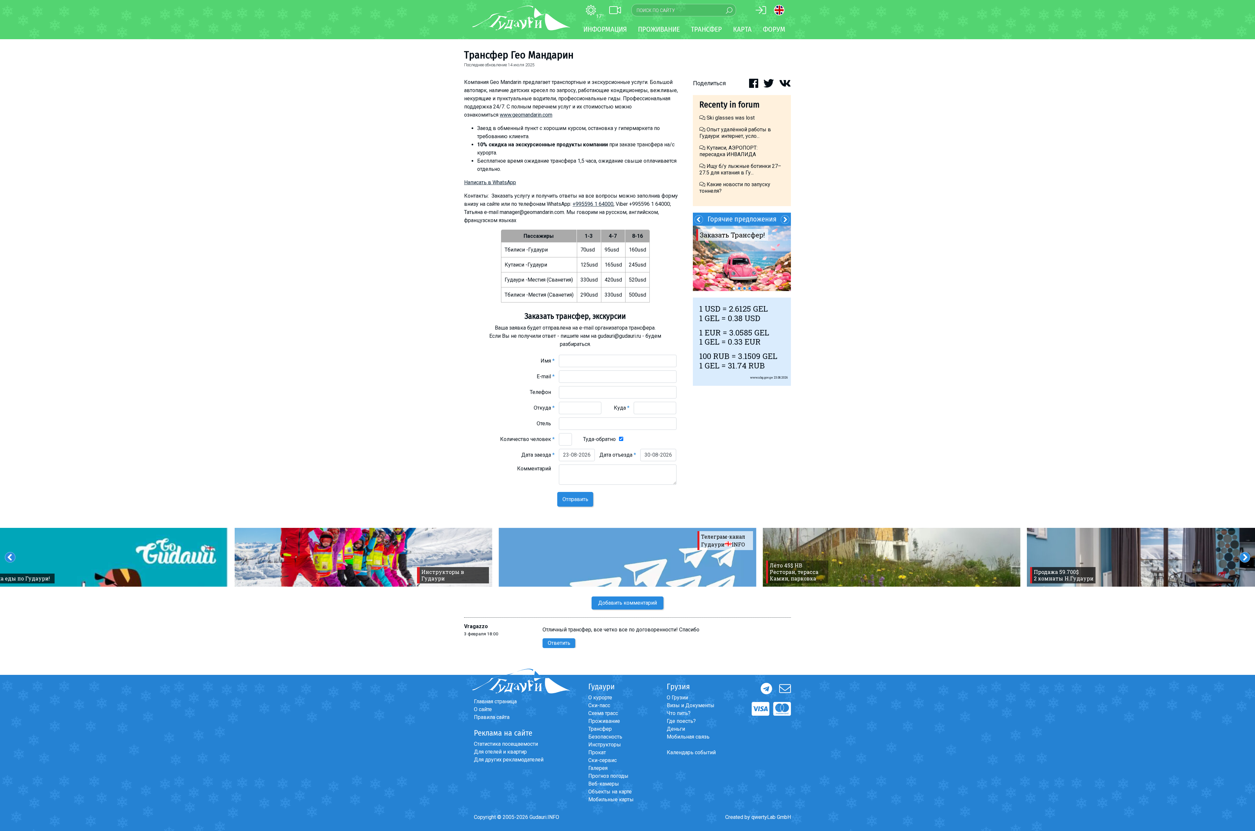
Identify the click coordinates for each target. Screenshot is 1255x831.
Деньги (676, 729)
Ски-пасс (599, 705)
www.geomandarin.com (526, 115)
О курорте (600, 697)
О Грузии (677, 697)
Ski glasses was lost (730, 118)
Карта (742, 29)
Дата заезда (538, 455)
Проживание (604, 721)
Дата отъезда (617, 455)
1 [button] (734, 288)
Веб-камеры (603, 784)
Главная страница (495, 701)
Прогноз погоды (608, 776)
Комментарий (536, 468)
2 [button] (739, 288)
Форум (774, 29)
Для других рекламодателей (509, 760)
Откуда (544, 408)
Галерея (598, 768)
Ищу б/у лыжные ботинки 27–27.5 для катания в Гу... (740, 169)
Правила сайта (492, 717)
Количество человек (527, 439)
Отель (546, 423)
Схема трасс (603, 713)
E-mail (546, 376)
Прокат (597, 752)
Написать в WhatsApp (490, 182)
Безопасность (605, 737)
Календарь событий (691, 752)
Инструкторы (604, 744)
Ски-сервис (602, 760)
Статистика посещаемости (506, 744)
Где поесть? (681, 721)
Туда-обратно (599, 439)
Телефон (542, 392)
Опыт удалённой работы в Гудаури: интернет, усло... (735, 132)
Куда (621, 408)
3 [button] (744, 288)
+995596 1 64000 (593, 204)
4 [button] (749, 288)
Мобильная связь (688, 737)
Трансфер (600, 729)
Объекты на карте (610, 792)
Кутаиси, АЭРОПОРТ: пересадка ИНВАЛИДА (728, 151)
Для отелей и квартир (500, 752)
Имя (548, 361)
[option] (742, 258)
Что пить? (679, 713)
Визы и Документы (690, 705)
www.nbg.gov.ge (761, 377)
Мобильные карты (611, 799)
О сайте (483, 709)
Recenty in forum (729, 105)
